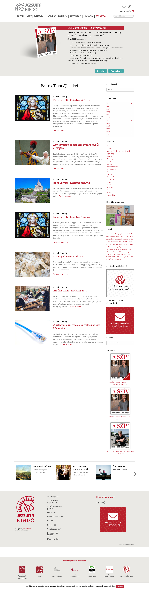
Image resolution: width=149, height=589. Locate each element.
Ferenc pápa (120, 236)
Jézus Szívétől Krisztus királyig (71, 100)
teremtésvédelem (112, 257)
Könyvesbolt (75, 16)
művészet (124, 249)
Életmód (109, 156)
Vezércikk (110, 192)
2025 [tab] (108, 106)
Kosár (129, 11)
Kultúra (109, 172)
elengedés (112, 236)
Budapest (123, 234)
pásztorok (131, 252)
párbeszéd (125, 252)
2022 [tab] (108, 115)
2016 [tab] (108, 132)
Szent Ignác (120, 254)
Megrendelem (116, 71)
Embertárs (38, 16)
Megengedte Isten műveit (68, 256)
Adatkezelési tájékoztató (52, 502)
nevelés (130, 249)
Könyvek (20, 16)
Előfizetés (62, 16)
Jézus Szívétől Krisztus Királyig (71, 217)
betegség (118, 234)
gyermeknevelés (111, 239)
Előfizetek (101, 71)
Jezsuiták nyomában (119, 244)
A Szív (29, 16)
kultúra (108, 247)
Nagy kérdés (111, 177)
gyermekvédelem (122, 239)
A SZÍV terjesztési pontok (54, 507)
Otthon (109, 182)
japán (130, 242)
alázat (108, 234)
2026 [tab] (108, 103)
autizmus (112, 234)
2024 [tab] (108, 109)
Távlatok (109, 190)
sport (115, 254)
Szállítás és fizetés (55, 516)
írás (107, 259)
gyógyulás (130, 239)
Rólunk (50, 520)
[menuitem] (20, 16)
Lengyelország (110, 249)
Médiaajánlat (52, 539)
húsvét (114, 242)
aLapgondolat (111, 146)
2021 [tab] (108, 117)
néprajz (108, 252)
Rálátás (109, 185)
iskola (126, 242)
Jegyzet (109, 164)
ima (117, 242)
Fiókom (122, 11)
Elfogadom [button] (120, 586)
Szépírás (110, 187)
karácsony (129, 244)
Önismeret (110, 179)
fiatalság (127, 236)
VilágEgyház (111, 195)
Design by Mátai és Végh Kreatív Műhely (126, 544)
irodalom (122, 242)
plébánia (113, 252)
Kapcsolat (51, 525)
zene (131, 257)
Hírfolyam (88, 16)
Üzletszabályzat (54, 529)
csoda (107, 236)
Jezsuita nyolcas (112, 167)
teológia (127, 254)
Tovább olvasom (60, 130)
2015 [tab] (108, 134)
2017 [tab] (108, 129)
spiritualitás (109, 254)
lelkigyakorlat (121, 247)
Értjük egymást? (112, 159)
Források (110, 161)
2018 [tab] (108, 126)
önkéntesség (113, 259)
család (129, 234)
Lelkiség (109, 174)
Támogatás (101, 16)
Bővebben (112, 586)
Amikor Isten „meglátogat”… (70, 290)
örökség (119, 259)
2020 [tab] (108, 120)
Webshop (52, 16)
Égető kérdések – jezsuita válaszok (118, 151)
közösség (115, 247)
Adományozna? (53, 496)
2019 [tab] (108, 123)
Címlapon (110, 148)
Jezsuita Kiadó (28, 7)
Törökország (121, 257)
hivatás (109, 242)
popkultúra (119, 252)
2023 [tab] (108, 112)
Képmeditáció (111, 169)
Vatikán (127, 257)
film (131, 236)
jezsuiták (109, 244)
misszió (118, 249)
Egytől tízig (110, 154)
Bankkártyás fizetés (52, 534)
